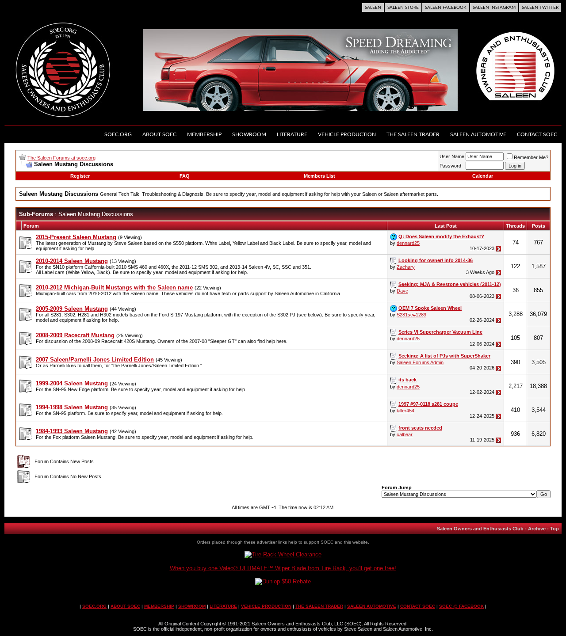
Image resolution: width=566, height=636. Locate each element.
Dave (402, 290)
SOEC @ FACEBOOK (461, 606)
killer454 (405, 410)
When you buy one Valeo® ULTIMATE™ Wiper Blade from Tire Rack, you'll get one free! (283, 568)
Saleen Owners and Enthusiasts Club (480, 528)
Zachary (406, 267)
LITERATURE (223, 606)
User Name (452, 156)
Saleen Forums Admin (420, 362)
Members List (319, 176)
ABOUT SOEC (125, 606)
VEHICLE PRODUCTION (266, 606)
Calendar (482, 176)
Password (450, 165)
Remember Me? (531, 157)
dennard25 (408, 243)
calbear (405, 434)
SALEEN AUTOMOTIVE (371, 606)
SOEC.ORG (94, 606)
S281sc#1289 (411, 314)
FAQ (185, 176)
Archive (537, 528)
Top (554, 528)
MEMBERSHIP (159, 606)
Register (80, 176)
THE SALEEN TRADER (319, 606)
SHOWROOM (192, 606)
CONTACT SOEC (417, 606)
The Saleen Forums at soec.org (61, 157)
